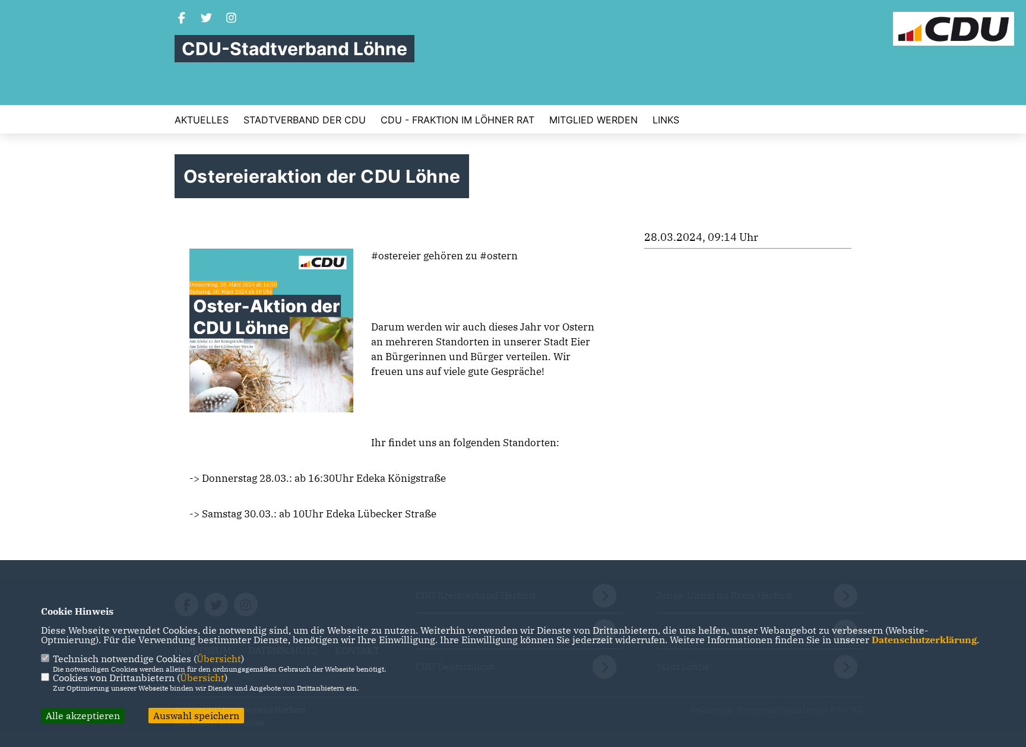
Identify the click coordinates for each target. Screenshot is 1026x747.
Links (666, 120)
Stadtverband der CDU (304, 120)
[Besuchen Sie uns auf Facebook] (182, 19)
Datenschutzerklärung (924, 640)
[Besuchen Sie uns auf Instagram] (231, 19)
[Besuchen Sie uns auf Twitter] (207, 19)
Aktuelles (202, 120)
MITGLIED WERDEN (593, 120)
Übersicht (219, 659)
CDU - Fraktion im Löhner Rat (457, 120)
